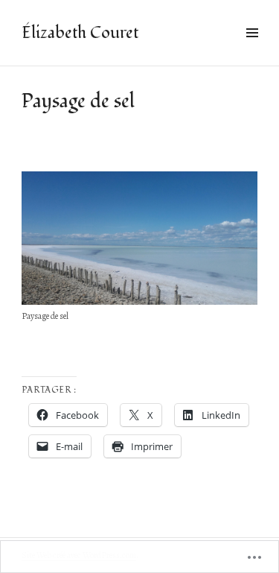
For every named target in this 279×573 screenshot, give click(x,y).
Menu (251, 49)
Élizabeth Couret (80, 33)
